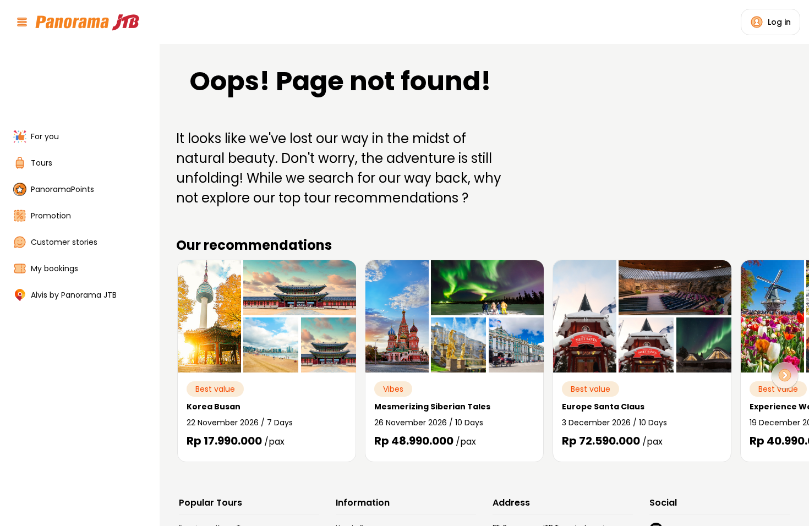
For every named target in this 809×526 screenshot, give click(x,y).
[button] (785, 375)
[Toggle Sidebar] (153, 263)
